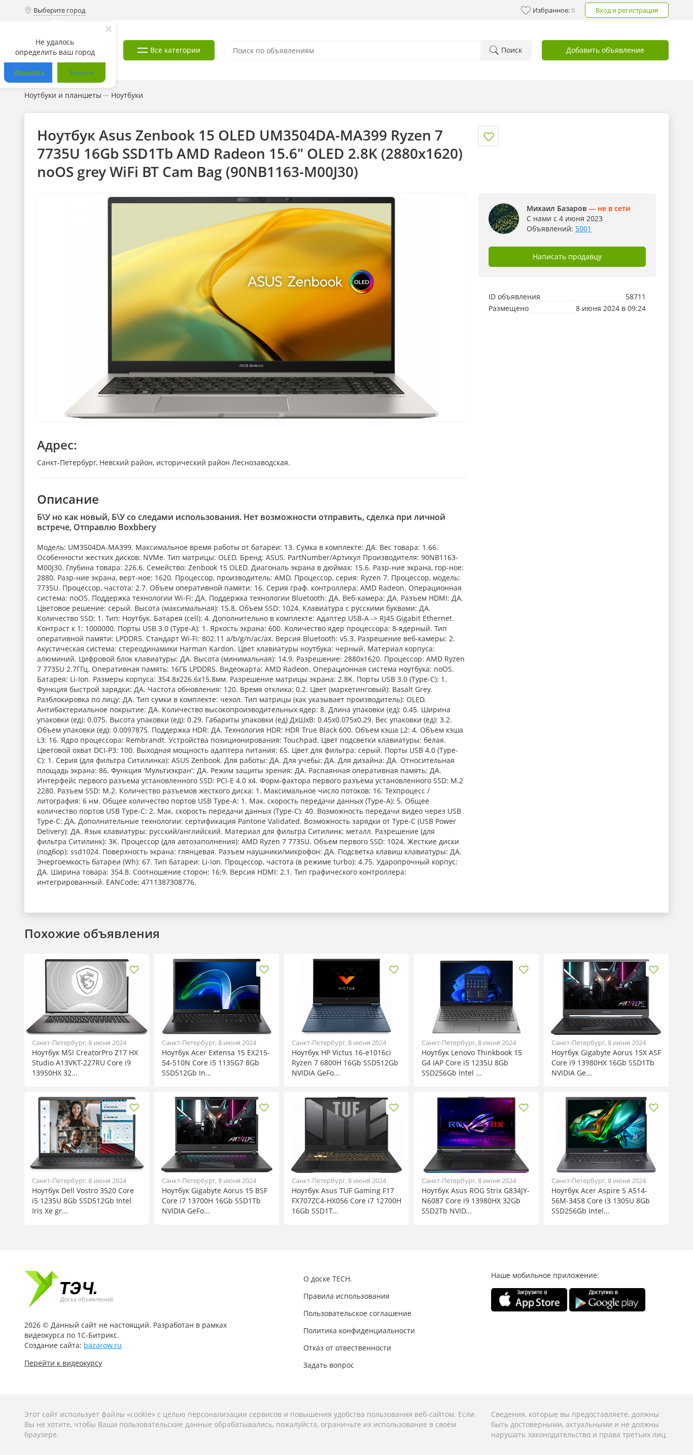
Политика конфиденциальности (359, 1330)
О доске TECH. (327, 1279)
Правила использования (346, 1296)
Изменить (29, 72)
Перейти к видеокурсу (63, 1363)
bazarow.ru (103, 1345)
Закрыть (81, 72)
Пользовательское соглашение (357, 1313)
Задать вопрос (328, 1365)
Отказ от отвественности (347, 1348)
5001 (583, 228)
